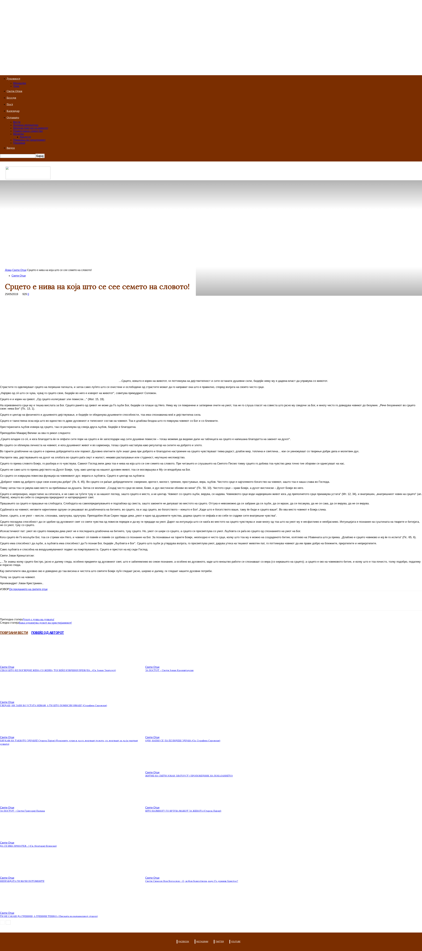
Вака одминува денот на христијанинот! (45, 622)
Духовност (13, 78)
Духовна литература (25, 125)
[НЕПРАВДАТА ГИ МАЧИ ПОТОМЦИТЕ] (18, 873)
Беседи (11, 97)
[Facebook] (5, 603)
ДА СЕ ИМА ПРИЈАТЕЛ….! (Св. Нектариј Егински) (28, 845)
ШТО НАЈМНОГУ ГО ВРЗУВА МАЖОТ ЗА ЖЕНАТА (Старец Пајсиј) (183, 810)
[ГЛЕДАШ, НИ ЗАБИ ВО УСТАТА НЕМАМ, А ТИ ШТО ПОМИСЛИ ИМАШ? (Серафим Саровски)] (18, 698)
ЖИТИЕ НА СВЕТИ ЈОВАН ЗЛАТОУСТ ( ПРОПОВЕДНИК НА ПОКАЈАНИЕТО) (189, 775)
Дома (8, 270)
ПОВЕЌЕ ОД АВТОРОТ (47, 633)
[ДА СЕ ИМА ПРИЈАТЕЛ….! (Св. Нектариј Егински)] (18, 838)
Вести (16, 122)
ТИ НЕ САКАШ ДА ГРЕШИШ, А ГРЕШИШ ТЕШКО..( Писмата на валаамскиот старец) (49, 916)
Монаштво (19, 83)
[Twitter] (17, 603)
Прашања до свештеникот (29, 140)
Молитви (18, 134)
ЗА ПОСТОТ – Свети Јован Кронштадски (169, 670)
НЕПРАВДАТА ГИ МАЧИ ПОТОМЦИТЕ (22, 881)
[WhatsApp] (41, 603)
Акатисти (25, 137)
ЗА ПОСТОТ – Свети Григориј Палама (22, 810)
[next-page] (8, 922)
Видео (11, 147)
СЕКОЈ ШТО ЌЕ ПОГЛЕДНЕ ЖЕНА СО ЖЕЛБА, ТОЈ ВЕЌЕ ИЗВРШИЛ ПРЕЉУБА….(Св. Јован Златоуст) (58, 670)
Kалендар (13, 110)
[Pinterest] (29, 603)
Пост (10, 104)
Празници (19, 143)
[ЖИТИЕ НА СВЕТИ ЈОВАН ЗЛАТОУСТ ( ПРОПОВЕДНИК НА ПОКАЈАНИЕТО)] (163, 768)
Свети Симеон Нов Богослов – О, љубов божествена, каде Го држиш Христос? (191, 881)
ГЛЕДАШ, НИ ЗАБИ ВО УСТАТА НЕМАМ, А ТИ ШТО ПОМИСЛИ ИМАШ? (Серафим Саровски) (53, 705)
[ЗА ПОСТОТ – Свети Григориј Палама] (18, 803)
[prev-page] (2, 922)
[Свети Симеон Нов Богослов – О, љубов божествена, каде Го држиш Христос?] (163, 873)
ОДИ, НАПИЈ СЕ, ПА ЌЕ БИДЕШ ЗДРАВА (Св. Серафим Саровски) (182, 740)
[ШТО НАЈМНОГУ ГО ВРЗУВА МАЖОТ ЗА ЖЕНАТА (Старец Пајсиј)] (163, 803)
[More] (53, 603)
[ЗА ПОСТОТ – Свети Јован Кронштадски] (163, 663)
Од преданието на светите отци (28, 589)
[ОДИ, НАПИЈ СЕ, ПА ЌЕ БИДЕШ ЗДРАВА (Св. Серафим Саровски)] (163, 733)
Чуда (16, 86)
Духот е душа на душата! (38, 619)
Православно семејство (28, 131)
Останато (13, 117)
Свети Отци (14, 91)
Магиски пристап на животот (30, 128)
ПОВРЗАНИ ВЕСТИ (14, 633)
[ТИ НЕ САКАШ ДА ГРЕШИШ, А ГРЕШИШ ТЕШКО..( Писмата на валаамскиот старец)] (18, 908)
